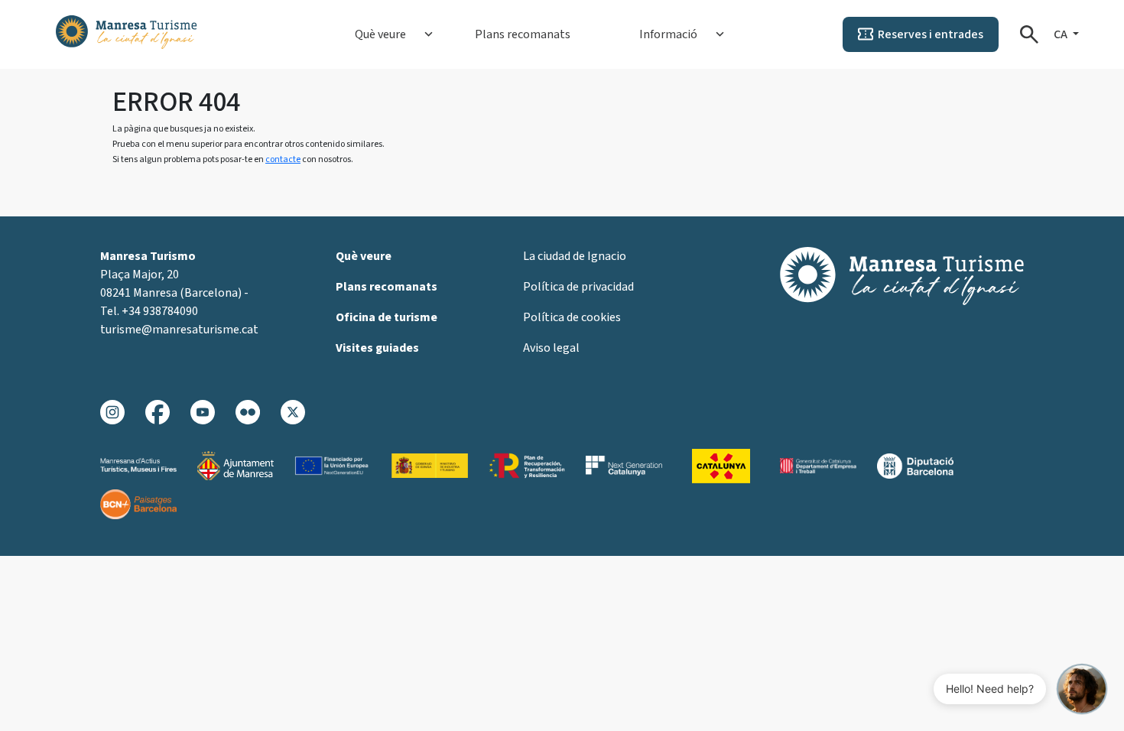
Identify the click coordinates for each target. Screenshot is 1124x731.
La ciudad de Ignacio (574, 256)
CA (1062, 34)
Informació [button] (668, 34)
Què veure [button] (380, 34)
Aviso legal (551, 348)
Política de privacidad (578, 286)
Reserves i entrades (930, 34)
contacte (282, 159)
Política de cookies (572, 317)
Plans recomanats (522, 34)
